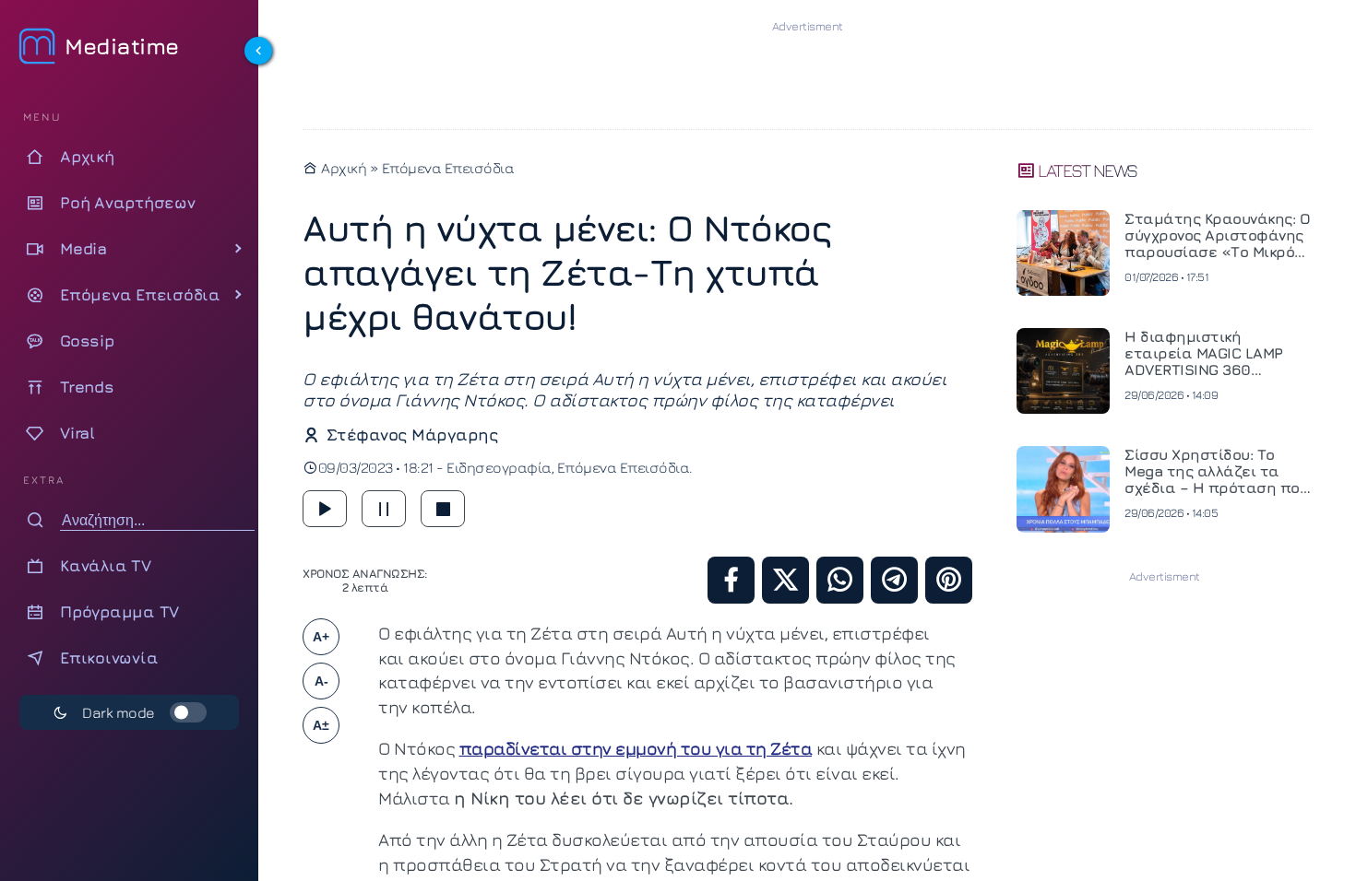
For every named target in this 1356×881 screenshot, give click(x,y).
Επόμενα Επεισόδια (448, 167)
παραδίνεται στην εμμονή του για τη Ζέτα (636, 748)
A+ (321, 636)
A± (321, 725)
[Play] (325, 508)
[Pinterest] (948, 580)
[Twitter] (785, 580)
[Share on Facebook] (731, 580)
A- (321, 681)
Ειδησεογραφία (499, 467)
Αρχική (342, 167)
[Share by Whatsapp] (839, 580)
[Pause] (384, 508)
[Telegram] (894, 580)
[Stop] (443, 508)
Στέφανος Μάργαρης (412, 434)
